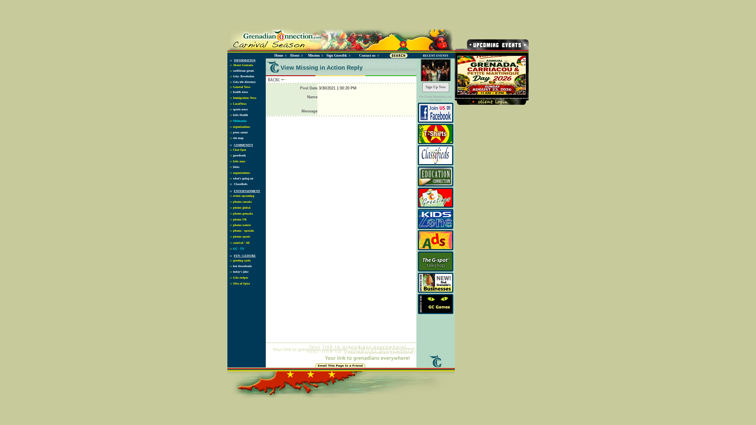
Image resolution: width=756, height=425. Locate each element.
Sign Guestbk (337, 55)
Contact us (367, 55)
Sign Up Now (436, 87)
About (294, 55)
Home (278, 55)
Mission (314, 55)
